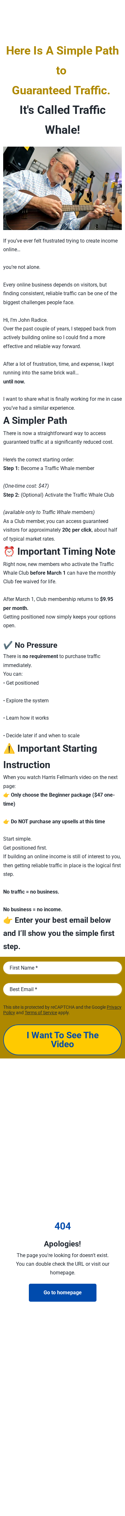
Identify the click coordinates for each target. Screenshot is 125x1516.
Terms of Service (41, 1012)
